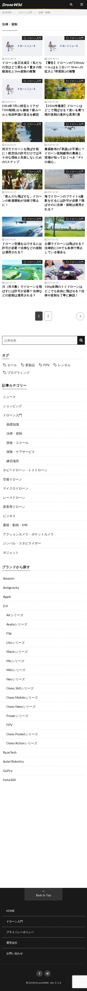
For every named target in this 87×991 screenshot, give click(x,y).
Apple (7, 597)
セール (12, 365)
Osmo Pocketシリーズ (22, 734)
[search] (81, 340)
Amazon (8, 578)
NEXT (80, 316)
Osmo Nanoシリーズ (20, 706)
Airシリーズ (14, 615)
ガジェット (11, 552)
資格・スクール (17, 442)
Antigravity (11, 587)
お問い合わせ (14, 953)
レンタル (64, 365)
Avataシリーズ (16, 624)
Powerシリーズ (17, 716)
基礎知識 (12, 424)
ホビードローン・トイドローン (25, 470)
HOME (10, 911)
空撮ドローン (12, 479)
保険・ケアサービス (20, 452)
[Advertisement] (43, 836)
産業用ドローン (14, 506)
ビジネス (9, 516)
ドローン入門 (12, 415)
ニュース (9, 397)
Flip (9, 633)
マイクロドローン (15, 488)
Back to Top (43, 895)
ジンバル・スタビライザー (22, 543)
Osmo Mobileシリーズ (22, 697)
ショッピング (12, 406)
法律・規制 (14, 433)
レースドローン (14, 497)
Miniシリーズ (15, 670)
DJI (5, 606)
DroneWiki (42, 982)
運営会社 (11, 942)
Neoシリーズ (15, 679)
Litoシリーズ (15, 642)
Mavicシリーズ (17, 651)
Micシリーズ (15, 661)
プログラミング (18, 372)
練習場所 (12, 461)
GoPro (7, 771)
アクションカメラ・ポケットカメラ (28, 534)
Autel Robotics (13, 761)
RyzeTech (9, 752)
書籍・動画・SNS (15, 525)
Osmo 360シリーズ (20, 688)
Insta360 (9, 780)
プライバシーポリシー (20, 932)
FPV (46, 365)
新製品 (30, 365)
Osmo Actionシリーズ (21, 743)
